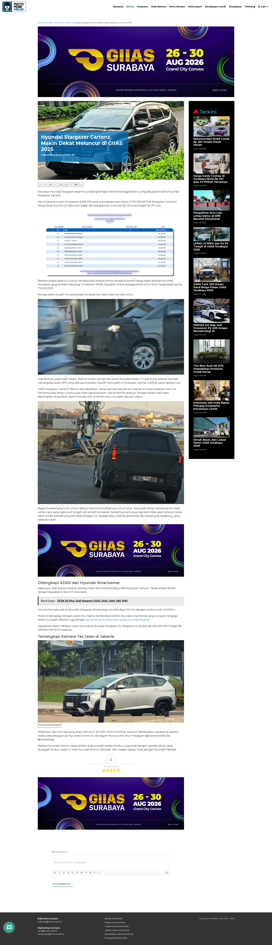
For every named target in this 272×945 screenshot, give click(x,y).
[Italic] (59, 872)
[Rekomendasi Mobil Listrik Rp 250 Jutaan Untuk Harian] (211, 126)
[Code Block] (86, 872)
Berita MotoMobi (113, 918)
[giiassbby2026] (136, 61)
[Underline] (64, 872)
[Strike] (68, 872)
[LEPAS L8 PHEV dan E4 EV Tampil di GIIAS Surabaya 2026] (211, 234)
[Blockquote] (81, 872)
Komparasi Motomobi (116, 938)
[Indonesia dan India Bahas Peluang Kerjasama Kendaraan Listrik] (211, 390)
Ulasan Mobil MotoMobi (117, 926)
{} (94, 872)
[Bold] (55, 872)
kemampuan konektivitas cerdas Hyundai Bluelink (118, 619)
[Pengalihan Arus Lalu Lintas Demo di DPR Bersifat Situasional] (211, 200)
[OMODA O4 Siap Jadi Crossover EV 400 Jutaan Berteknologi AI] (211, 310)
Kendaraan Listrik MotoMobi (119, 934)
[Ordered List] (73, 872)
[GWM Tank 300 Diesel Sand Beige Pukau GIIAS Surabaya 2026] (211, 269)
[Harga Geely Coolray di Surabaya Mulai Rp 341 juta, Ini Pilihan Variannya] (211, 163)
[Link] (90, 872)
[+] (99, 872)
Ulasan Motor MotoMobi (117, 930)
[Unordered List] (77, 872)
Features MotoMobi (115, 922)
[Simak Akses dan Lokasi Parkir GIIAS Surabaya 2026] (211, 427)
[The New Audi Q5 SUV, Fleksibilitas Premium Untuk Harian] (211, 351)
